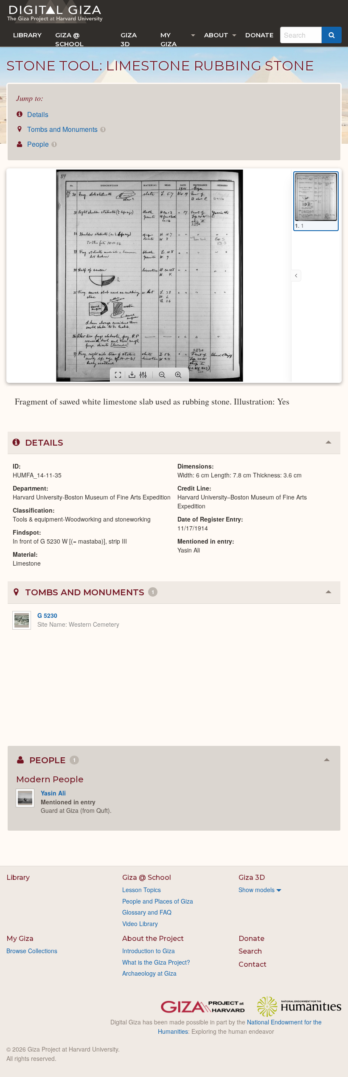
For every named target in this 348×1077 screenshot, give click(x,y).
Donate (259, 35)
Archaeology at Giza (149, 973)
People (40, 144)
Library (27, 35)
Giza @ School (69, 39)
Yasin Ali (53, 793)
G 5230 (47, 615)
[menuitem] (27, 35)
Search (250, 951)
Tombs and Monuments (64, 129)
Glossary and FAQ (146, 912)
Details (36, 114)
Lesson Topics (141, 889)
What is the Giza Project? (156, 962)
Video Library (140, 923)
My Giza (168, 39)
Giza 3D (129, 39)
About (216, 35)
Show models (257, 889)
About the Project (153, 939)
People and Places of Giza (157, 901)
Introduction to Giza (148, 950)
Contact (253, 964)
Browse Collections (31, 950)
